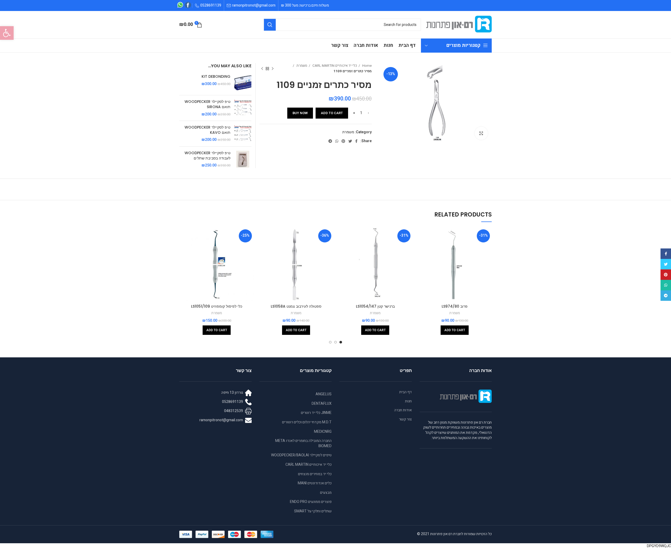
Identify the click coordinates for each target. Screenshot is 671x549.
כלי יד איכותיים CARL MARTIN (334, 65)
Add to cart (332, 112)
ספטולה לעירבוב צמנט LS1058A (296, 306)
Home (366, 65)
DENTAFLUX (322, 403)
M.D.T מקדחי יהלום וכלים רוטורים (307, 422)
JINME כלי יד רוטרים (316, 412)
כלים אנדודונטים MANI (315, 483)
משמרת (301, 65)
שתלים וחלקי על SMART (313, 511)
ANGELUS (324, 394)
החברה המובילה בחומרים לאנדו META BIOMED (303, 443)
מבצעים (326, 492)
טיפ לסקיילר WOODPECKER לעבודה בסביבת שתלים (207, 156)
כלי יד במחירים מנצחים (315, 474)
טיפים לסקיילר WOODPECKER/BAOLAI (301, 455)
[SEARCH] (270, 25)
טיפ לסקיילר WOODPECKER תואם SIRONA (207, 104)
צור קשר (405, 419)
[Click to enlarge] (481, 133)
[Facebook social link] (356, 141)
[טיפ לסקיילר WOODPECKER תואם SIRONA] (242, 108)
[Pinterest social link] (343, 141)
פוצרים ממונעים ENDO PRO (311, 501)
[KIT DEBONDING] (242, 82)
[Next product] (262, 68)
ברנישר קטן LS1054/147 (375, 306)
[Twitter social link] (350, 141)
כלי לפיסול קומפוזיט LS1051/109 (216, 306)
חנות (408, 401)
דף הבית (405, 392)
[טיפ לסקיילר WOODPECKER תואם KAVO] (242, 133)
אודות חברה (403, 410)
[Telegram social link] (330, 141)
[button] (7, 33)
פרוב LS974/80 (455, 306)
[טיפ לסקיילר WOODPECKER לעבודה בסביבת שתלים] (242, 159)
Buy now (300, 112)
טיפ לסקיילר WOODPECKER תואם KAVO (207, 130)
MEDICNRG (323, 431)
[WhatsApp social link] (337, 141)
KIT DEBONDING (216, 76)
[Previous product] (272, 68)
